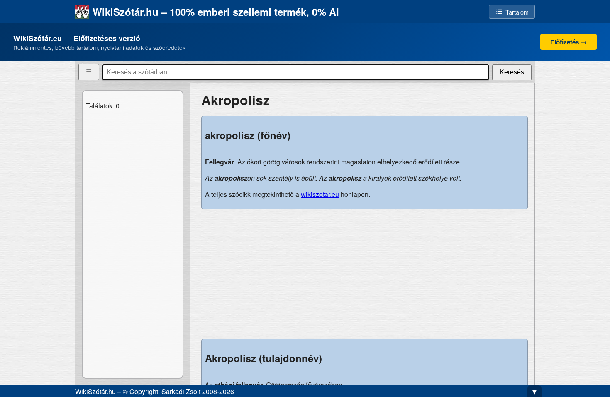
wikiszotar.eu (320, 194)
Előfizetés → (568, 42)
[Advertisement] (364, 274)
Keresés (512, 72)
